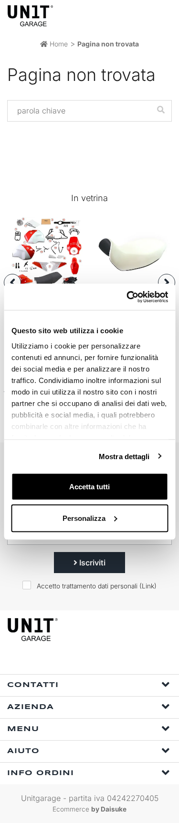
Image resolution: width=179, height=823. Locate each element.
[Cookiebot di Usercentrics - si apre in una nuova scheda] (127, 297)
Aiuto (23, 751)
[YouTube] (117, 661)
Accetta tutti (89, 487)
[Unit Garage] (31, 16)
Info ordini (40, 773)
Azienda (30, 707)
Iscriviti (91, 562)
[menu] (163, 16)
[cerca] (126, 16)
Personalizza (84, 518)
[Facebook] (73, 661)
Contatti (33, 685)
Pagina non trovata (108, 44)
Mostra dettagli (124, 456)
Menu (23, 729)
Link (148, 586)
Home (58, 44)
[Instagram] (95, 661)
